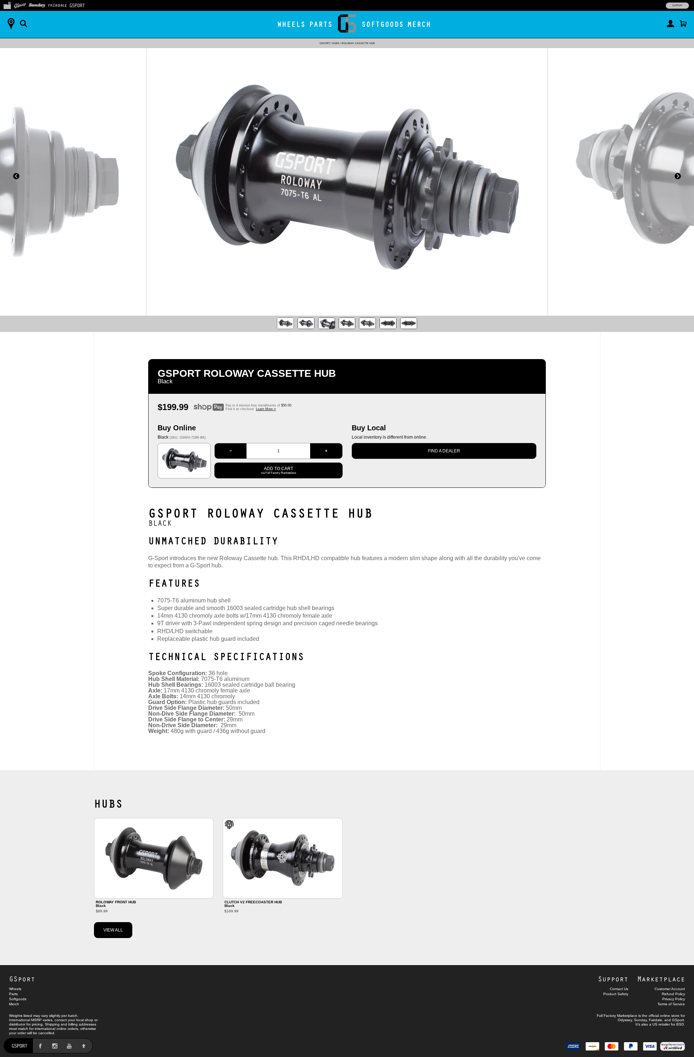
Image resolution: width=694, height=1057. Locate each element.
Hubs (335, 43)
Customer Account (670, 989)
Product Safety (615, 994)
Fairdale (655, 1020)
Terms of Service (671, 1004)
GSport (325, 43)
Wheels (291, 24)
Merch (419, 24)
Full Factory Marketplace (617, 1016)
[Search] (23, 23)
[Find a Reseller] (11, 23)
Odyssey (625, 1020)
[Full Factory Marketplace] (7, 4)
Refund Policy (673, 994)
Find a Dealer (444, 450)
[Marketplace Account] (670, 23)
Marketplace (661, 979)
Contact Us (619, 989)
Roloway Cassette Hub (358, 43)
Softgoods (382, 24)
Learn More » (266, 409)
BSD (680, 1024)
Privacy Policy (673, 999)
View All (113, 930)
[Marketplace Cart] (683, 23)
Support (677, 5)
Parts (321, 24)
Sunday (640, 1020)
